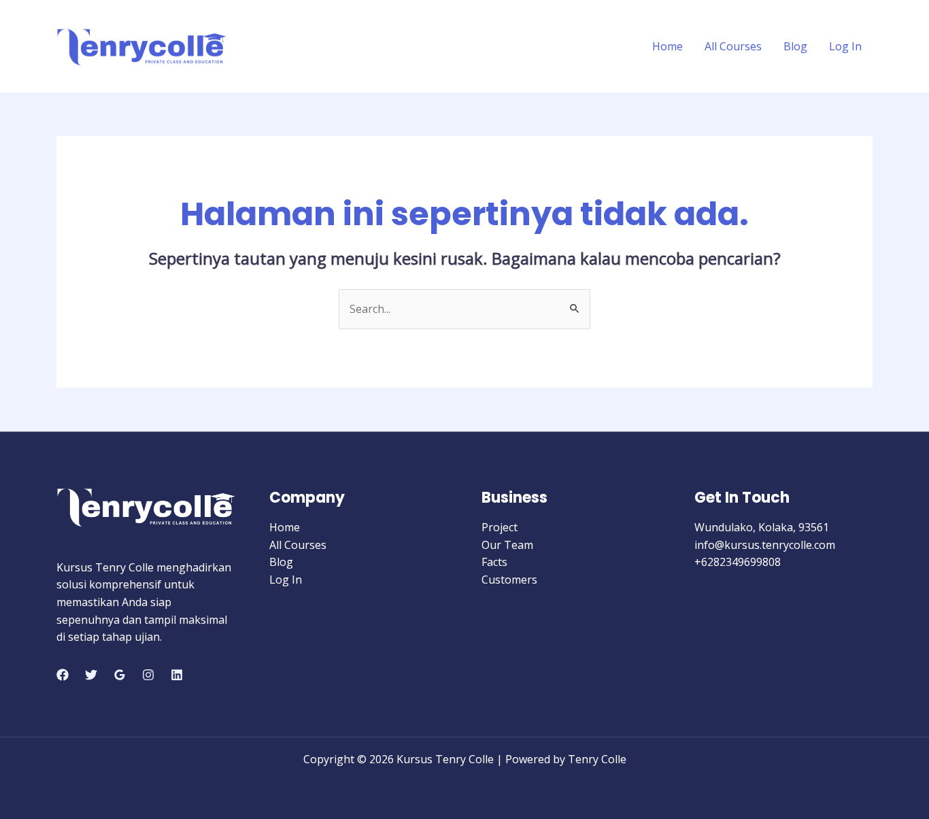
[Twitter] (91, 675)
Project (500, 527)
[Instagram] (148, 675)
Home (667, 46)
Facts (494, 561)
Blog (795, 46)
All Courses (733, 46)
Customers (509, 579)
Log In (845, 46)
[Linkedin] (177, 675)
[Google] (120, 675)
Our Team (507, 544)
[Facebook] (62, 675)
